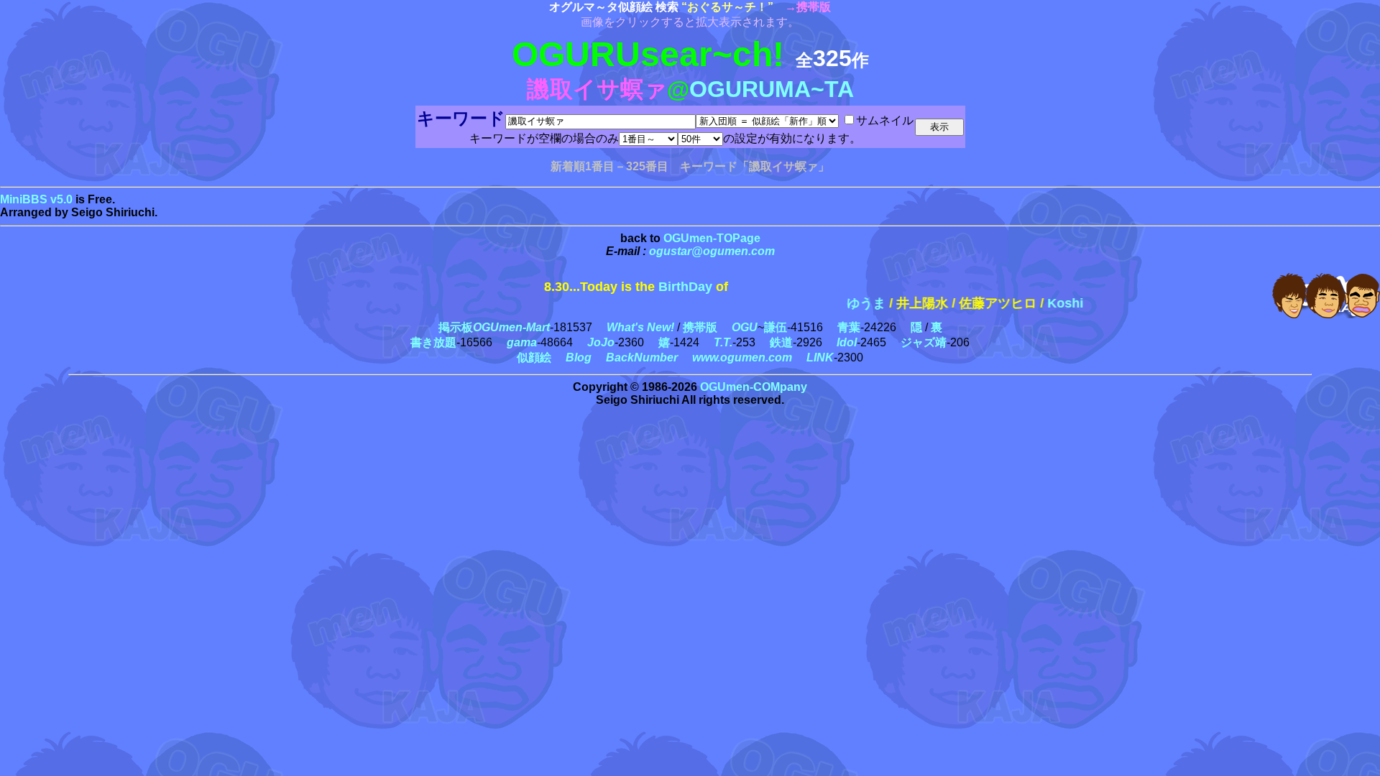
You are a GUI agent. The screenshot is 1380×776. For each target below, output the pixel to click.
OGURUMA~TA (771, 89)
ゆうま (846, 303)
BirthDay (685, 287)
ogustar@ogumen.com (712, 251)
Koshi (1046, 303)
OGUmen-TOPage (711, 238)
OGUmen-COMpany (753, 387)
